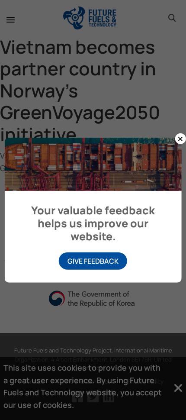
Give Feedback (93, 260)
